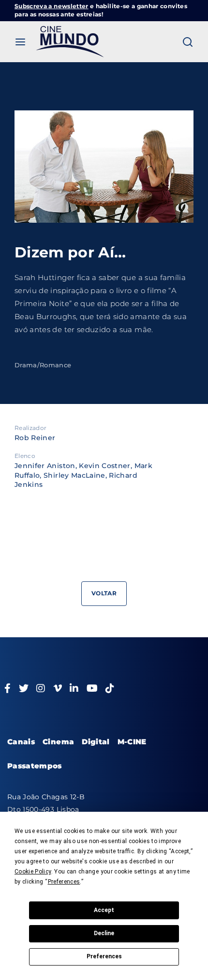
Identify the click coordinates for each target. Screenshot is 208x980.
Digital (95, 741)
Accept (104, 910)
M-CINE (132, 741)
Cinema (58, 741)
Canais (21, 741)
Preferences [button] (64, 881)
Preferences (104, 956)
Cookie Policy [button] (33, 871)
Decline (104, 933)
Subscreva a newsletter (52, 6)
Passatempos (34, 765)
